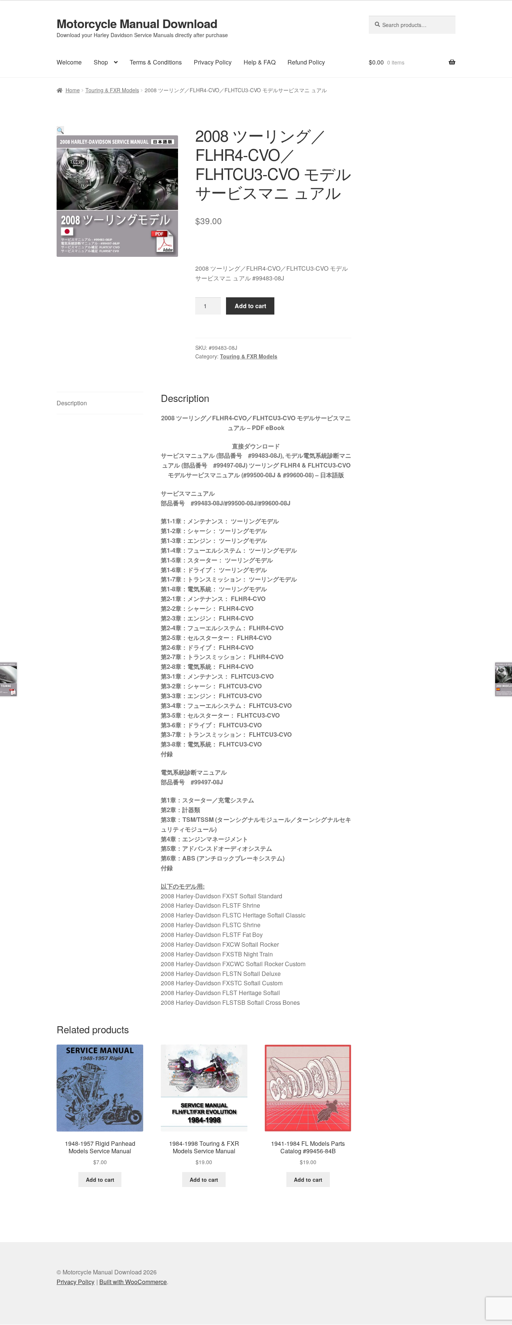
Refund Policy (306, 62)
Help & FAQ (259, 62)
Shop (101, 62)
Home (73, 90)
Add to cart (250, 305)
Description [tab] (72, 403)
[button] (60, 130)
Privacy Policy (213, 62)
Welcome (69, 62)
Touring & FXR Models (112, 90)
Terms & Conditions (156, 62)
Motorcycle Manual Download (137, 23)
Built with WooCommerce (133, 1281)
